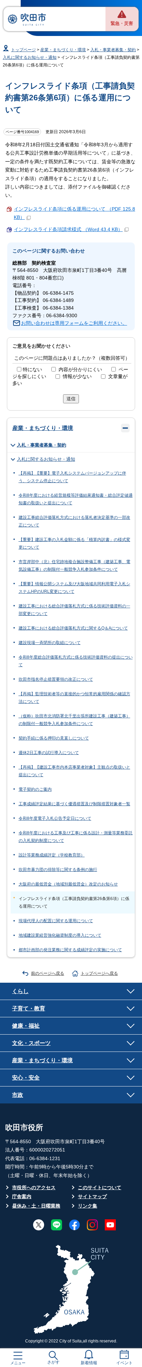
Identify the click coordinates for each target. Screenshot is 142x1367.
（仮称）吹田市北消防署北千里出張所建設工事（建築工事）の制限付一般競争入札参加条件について (74, 720)
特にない (32, 369)
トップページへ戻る (99, 973)
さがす (53, 1362)
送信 (71, 398)
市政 (17, 1095)
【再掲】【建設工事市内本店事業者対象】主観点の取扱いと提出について (74, 771)
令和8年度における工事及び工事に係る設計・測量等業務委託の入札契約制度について (76, 837)
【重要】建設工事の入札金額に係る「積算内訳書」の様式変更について (74, 543)
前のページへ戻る (47, 973)
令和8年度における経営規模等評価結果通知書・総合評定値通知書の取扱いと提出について (76, 499)
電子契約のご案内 (35, 789)
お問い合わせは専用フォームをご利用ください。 (74, 323)
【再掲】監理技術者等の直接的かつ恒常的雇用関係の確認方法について (74, 697)
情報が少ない (77, 376)
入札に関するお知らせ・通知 (30, 57)
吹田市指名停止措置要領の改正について (56, 679)
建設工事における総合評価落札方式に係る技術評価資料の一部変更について (74, 610)
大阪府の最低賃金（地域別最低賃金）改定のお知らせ (68, 884)
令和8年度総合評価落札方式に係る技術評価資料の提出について (76, 661)
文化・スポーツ (31, 1043)
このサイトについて (99, 1187)
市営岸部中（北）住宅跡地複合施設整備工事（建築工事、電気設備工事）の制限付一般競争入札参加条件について (74, 565)
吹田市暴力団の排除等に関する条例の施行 (58, 869)
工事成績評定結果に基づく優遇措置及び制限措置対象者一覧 (74, 803)
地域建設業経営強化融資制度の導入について (60, 935)
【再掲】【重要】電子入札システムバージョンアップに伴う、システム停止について (72, 477)
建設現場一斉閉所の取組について (50, 642)
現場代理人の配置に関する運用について (56, 920)
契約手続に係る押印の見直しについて (54, 738)
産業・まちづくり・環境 (63, 49)
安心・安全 (26, 1077)
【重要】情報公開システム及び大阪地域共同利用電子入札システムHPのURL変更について (74, 587)
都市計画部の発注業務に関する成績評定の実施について (70, 949)
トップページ (23, 49)
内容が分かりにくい (80, 369)
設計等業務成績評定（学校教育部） (52, 855)
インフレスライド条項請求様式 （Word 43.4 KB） (68, 229)
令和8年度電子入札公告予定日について (55, 818)
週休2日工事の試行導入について (49, 752)
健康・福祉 (26, 1025)
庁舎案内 (21, 1196)
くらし (20, 991)
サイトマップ (92, 1196)
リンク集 (87, 1206)
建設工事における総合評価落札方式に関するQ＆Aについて (73, 628)
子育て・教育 (28, 1008)
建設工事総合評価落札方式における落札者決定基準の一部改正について (74, 521)
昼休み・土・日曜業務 (36, 1206)
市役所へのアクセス (33, 1187)
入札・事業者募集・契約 (113, 49)
